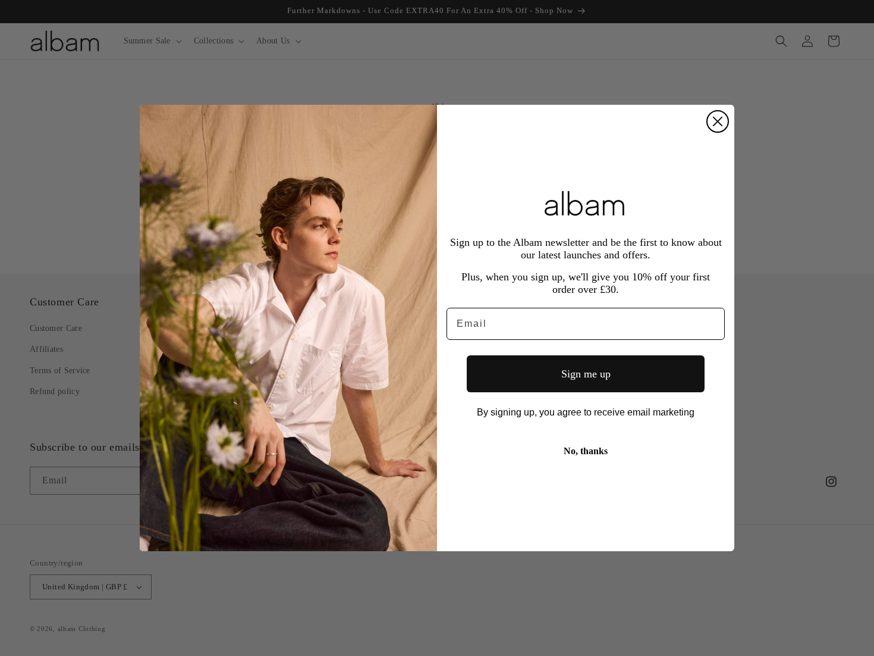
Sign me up (586, 374)
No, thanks (586, 451)
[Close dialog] (717, 121)
